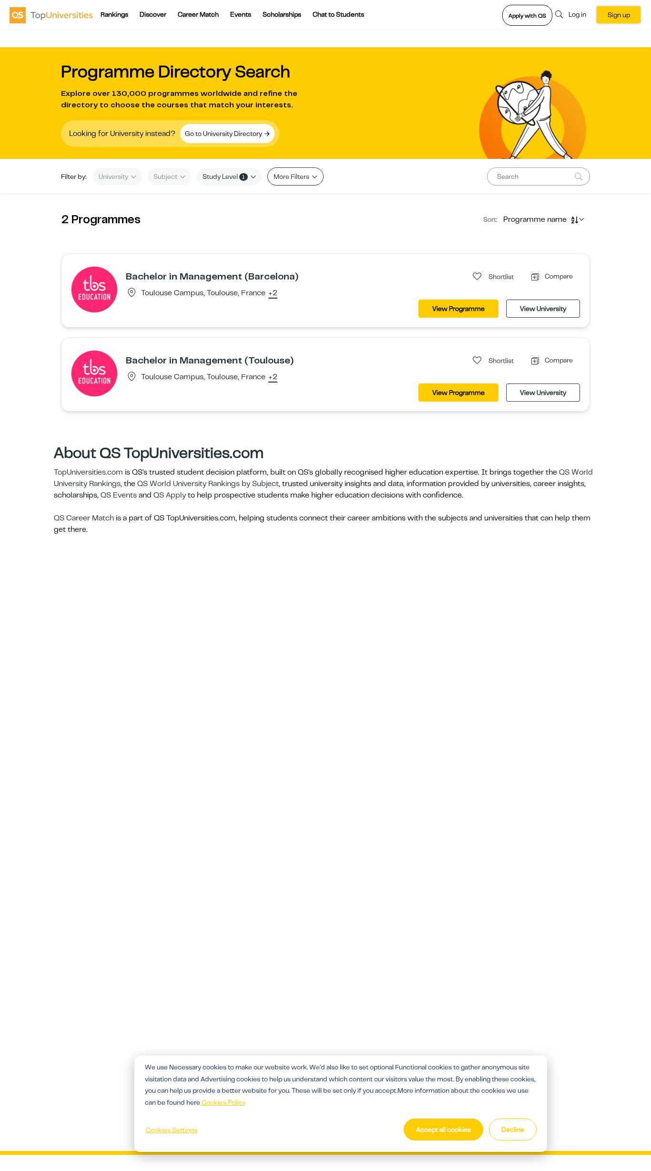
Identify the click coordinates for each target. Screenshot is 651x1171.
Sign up (619, 14)
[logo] (51, 15)
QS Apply (169, 495)
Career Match (198, 14)
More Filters (292, 176)
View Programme (458, 308)
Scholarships (282, 14)
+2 (272, 293)
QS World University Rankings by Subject (208, 483)
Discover (153, 14)
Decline (512, 1129)
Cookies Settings (171, 1130)
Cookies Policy (223, 1102)
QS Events (119, 495)
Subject (166, 176)
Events (240, 14)
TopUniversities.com (88, 472)
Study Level (224, 176)
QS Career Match (84, 518)
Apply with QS (527, 16)
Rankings (114, 14)
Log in (577, 14)
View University (543, 308)
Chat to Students (338, 14)
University (114, 176)
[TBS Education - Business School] (94, 289)
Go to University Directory (224, 133)
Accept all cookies (443, 1129)
